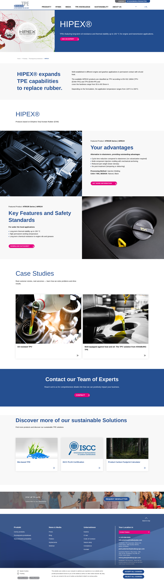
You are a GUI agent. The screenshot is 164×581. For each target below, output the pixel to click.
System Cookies (24, 571)
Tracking (22, 573)
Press (51, 532)
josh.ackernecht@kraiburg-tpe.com (132, 549)
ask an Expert (68, 39)
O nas (86, 535)
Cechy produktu (19, 532)
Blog (50, 535)
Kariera (86, 532)
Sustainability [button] (101, 7)
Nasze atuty (88, 542)
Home (19, 58)
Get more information (102, 183)
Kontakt (121, 1)
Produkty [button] (46, 7)
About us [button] (117, 7)
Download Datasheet (19, 246)
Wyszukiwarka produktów (137, 1)
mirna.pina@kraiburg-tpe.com (130, 557)
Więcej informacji (34, 578)
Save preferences (23, 578)
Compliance (88, 546)
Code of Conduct (89, 539)
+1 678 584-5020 (124, 537)
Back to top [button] (146, 520)
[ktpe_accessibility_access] (136, 7)
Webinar (52, 546)
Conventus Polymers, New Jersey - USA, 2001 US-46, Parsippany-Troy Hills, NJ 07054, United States (130, 553)
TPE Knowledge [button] (82, 7)
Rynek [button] (58, 7)
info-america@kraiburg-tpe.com (130, 540)
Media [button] (68, 7)
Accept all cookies (133, 571)
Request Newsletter (116, 499)
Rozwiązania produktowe (36, 58)
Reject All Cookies (133, 576)
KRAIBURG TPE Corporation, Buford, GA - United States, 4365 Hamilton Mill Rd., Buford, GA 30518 (130, 544)
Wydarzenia (53, 542)
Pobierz (51, 539)
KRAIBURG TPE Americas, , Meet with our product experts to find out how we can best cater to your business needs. (130, 562)
